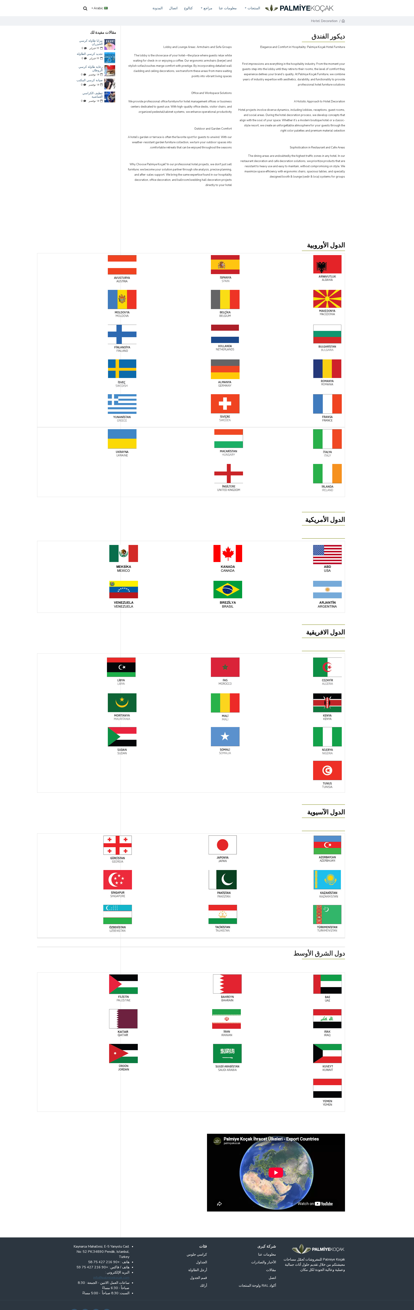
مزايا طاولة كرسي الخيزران (91, 42)
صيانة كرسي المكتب (90, 80)
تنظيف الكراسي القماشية (92, 95)
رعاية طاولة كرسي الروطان (90, 68)
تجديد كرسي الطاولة (90, 54)
